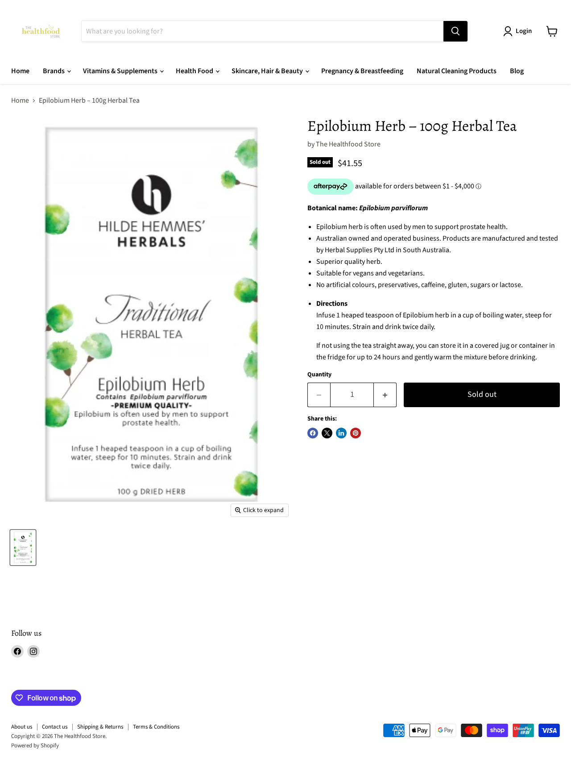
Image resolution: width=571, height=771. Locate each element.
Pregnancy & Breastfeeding (362, 71)
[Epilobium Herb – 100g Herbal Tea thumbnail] (23, 547)
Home (20, 71)
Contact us (54, 727)
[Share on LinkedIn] (341, 433)
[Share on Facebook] (312, 433)
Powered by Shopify (35, 746)
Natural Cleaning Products (457, 71)
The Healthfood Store (348, 144)
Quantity (319, 374)
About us (21, 727)
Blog (517, 71)
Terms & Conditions (156, 727)
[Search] (455, 31)
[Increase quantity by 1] (385, 395)
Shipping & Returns (100, 727)
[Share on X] (327, 433)
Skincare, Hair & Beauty (268, 71)
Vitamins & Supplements (121, 71)
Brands (54, 71)
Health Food (195, 71)
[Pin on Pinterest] (355, 433)
